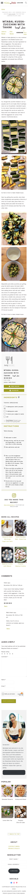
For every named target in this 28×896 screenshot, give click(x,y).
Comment (4, 656)
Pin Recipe (15, 390)
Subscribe (14, 871)
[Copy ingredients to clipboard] (19, 397)
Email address (14, 864)
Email (3, 686)
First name (14, 859)
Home (3, 9)
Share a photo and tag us (9, 505)
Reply (5, 606)
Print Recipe (12, 32)
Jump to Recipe (3, 32)
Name (3, 679)
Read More (14, 772)
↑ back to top (14, 834)
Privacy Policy (14, 848)
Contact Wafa (14, 846)
